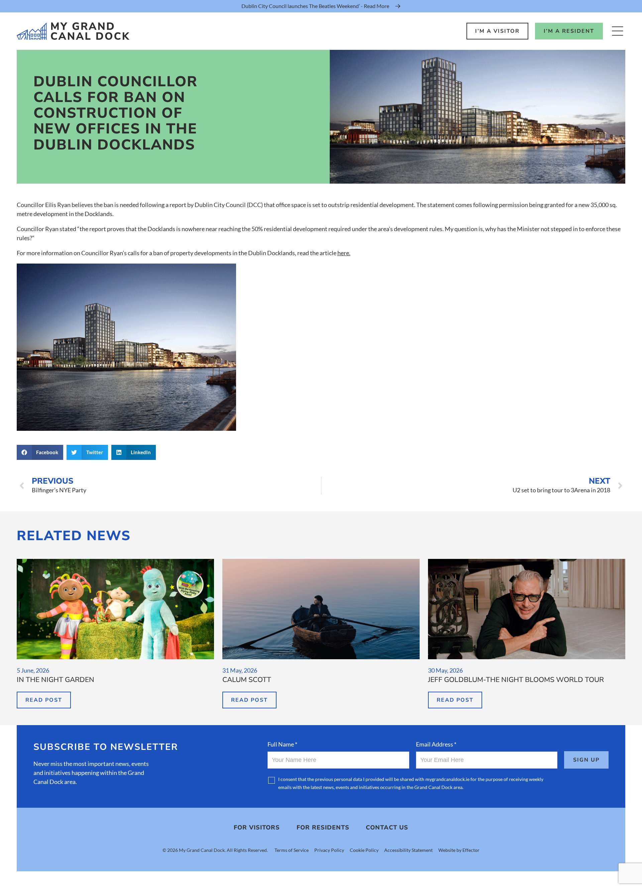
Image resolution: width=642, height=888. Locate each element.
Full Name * (282, 744)
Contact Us (387, 827)
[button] (40, 452)
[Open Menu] (617, 31)
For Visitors (257, 827)
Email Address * (436, 744)
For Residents (323, 827)
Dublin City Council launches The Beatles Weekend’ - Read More (315, 6)
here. (343, 253)
